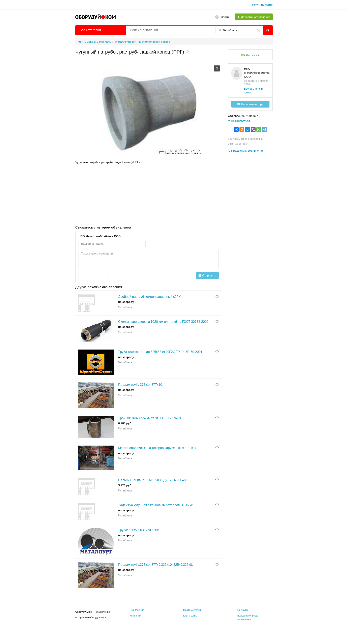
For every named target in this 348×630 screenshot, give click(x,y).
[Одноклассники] (241, 129)
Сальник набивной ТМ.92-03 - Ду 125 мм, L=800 (153, 480)
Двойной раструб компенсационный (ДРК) (149, 296)
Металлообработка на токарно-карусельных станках (157, 448)
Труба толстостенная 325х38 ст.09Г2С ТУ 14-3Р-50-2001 (160, 352)
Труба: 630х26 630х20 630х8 (139, 530)
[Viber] (253, 129)
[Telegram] (264, 129)
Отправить (208, 275)
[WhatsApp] (258, 129)
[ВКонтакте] (236, 129)
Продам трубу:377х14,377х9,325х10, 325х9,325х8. (155, 564)
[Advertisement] (148, 194)
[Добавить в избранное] (187, 52)
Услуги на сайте (262, 4)
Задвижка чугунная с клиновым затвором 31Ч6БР (155, 505)
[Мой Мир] (247, 129)
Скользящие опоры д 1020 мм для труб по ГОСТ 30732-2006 (163, 321)
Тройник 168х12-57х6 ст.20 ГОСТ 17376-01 (149, 418)
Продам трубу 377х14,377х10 (140, 384)
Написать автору (251, 104)
